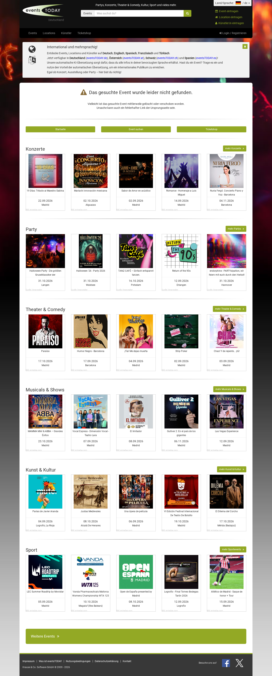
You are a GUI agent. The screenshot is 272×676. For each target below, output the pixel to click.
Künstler (66, 33)
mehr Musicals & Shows (229, 389)
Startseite (60, 129)
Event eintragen (228, 11)
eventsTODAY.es (206, 58)
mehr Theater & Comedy (229, 309)
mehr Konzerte (234, 148)
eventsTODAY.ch (167, 58)
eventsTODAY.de (97, 58)
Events (32, 33)
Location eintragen (230, 17)
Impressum (29, 661)
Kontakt (127, 661)
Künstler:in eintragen (230, 23)
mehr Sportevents (232, 549)
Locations (49, 33)
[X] (240, 662)
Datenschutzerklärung (106, 661)
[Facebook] (226, 662)
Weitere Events (44, 636)
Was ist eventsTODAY (50, 661)
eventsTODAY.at (133, 58)
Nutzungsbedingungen (78, 661)
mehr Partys (235, 228)
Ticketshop (84, 33)
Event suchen (136, 129)
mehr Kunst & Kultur (231, 469)
